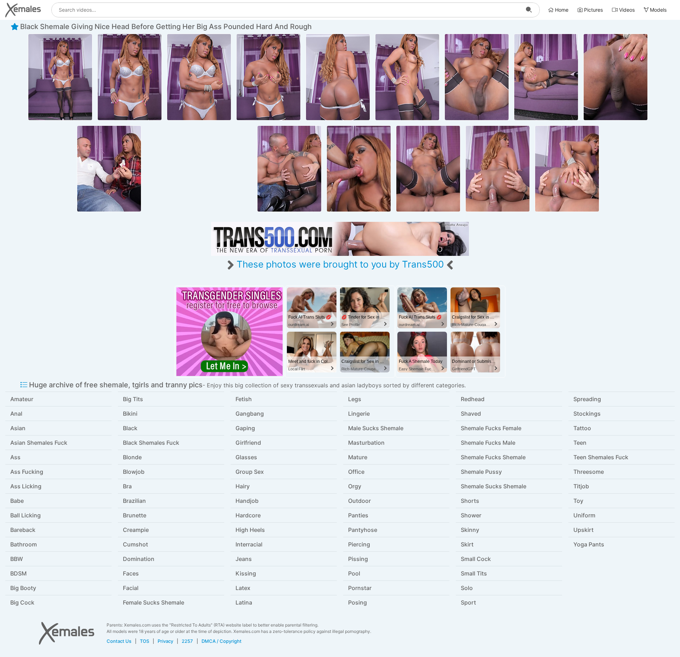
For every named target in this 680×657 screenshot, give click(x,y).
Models (657, 10)
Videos (626, 10)
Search (528, 10)
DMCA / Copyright (222, 641)
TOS (144, 641)
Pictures (593, 10)
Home (561, 10)
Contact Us (119, 641)
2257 (187, 641)
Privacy (165, 641)
